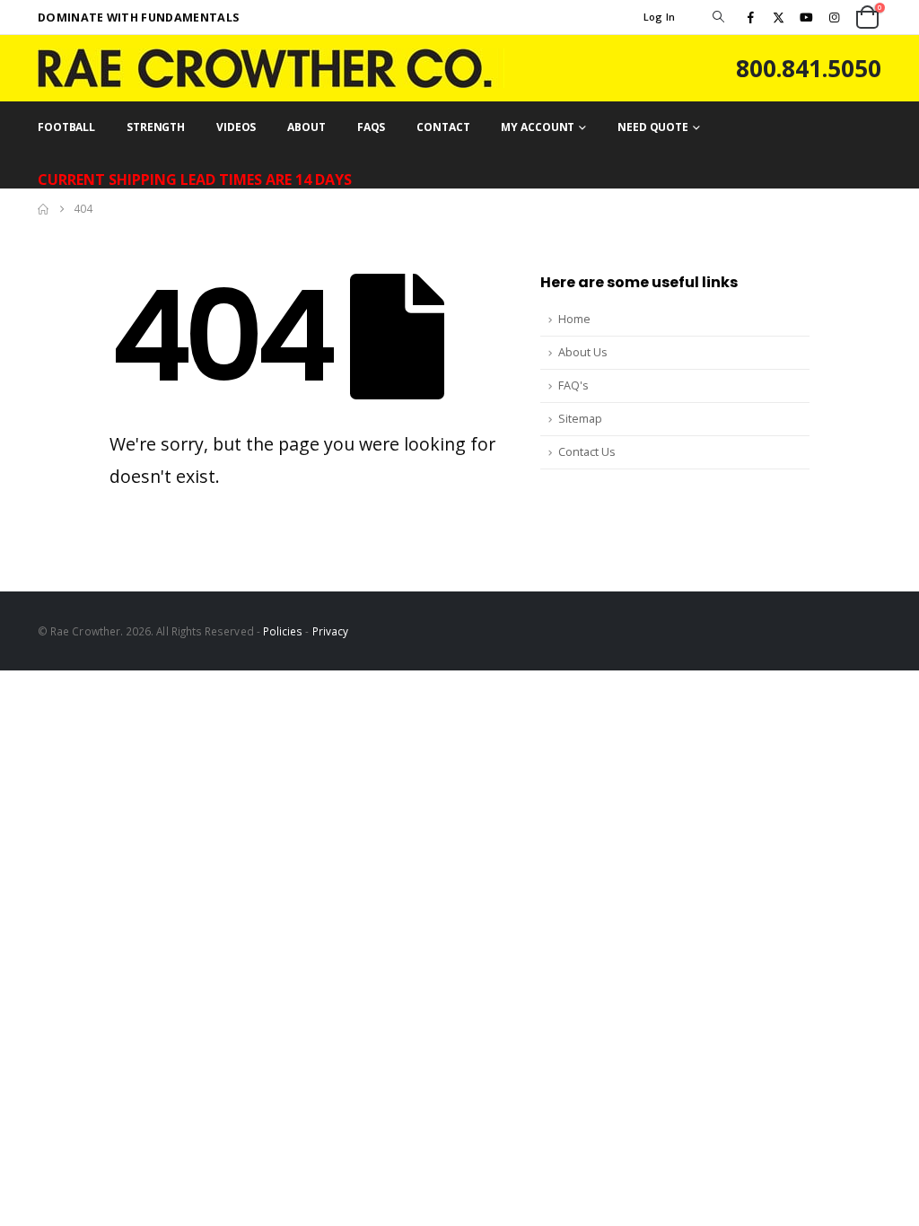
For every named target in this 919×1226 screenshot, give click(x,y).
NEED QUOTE (652, 127)
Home (574, 319)
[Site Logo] (271, 68)
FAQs (371, 127)
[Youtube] (806, 17)
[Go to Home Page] (43, 209)
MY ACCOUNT (537, 127)
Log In (659, 16)
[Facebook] (750, 17)
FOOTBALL (66, 127)
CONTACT (442, 127)
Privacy (330, 631)
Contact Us (587, 452)
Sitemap (580, 418)
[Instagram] (834, 17)
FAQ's (573, 385)
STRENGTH (156, 127)
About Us (583, 352)
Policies (283, 631)
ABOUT (306, 127)
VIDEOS (236, 127)
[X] (778, 17)
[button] (718, 17)
